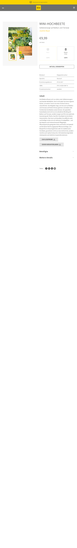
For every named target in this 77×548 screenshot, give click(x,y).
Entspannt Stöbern (40, 5)
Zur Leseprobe (47, 139)
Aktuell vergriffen (56, 67)
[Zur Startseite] (38, 7)
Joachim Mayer (44, 31)
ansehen (59, 89)
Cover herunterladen (50, 144)
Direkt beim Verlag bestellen (40, 2)
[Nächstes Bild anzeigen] (30, 43)
